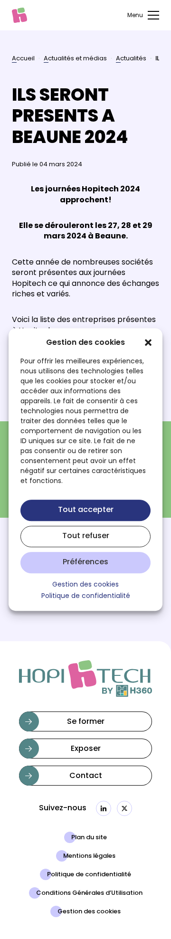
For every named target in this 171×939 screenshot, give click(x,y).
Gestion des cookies (89, 912)
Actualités (131, 59)
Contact (85, 776)
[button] (148, 342)
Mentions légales (89, 856)
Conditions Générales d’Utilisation (89, 893)
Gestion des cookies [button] (85, 585)
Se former (85, 722)
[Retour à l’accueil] (19, 15)
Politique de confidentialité (89, 875)
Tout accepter (86, 510)
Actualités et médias (75, 59)
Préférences (85, 563)
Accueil (23, 59)
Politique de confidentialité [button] (85, 597)
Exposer (86, 749)
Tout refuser (85, 537)
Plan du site (89, 838)
